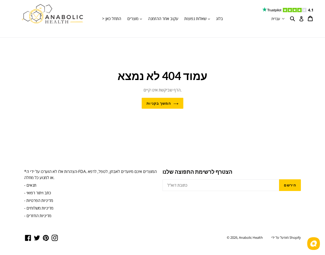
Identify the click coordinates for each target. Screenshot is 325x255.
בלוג (219, 18)
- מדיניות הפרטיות (38, 200)
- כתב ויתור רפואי (37, 193)
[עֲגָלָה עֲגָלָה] (311, 18)
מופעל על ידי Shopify (286, 237)
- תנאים (30, 185)
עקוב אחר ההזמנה (163, 18)
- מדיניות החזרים (37, 215)
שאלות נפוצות (198, 18)
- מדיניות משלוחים (38, 208)
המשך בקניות (159, 103)
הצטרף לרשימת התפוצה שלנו (197, 171)
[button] (278, 18)
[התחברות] (301, 18)
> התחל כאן (111, 18)
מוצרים (135, 18)
